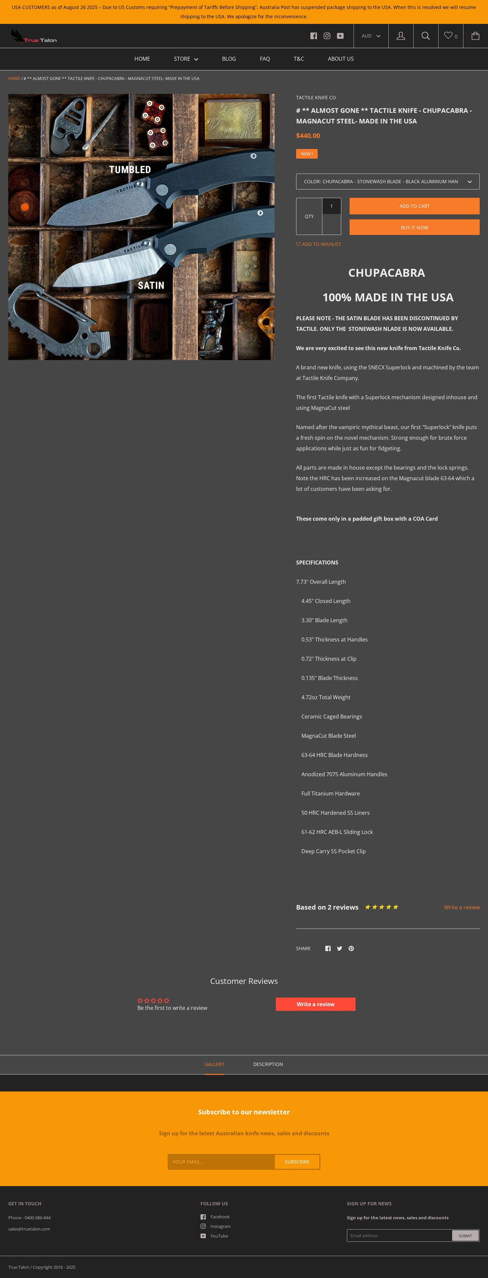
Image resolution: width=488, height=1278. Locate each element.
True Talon (18, 1267)
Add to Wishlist (321, 244)
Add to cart (415, 206)
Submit (465, 1235)
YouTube (219, 1236)
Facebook (220, 1217)
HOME (142, 58)
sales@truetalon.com (29, 1229)
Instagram (220, 1226)
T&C (299, 58)
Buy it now (414, 227)
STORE (183, 58)
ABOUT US (341, 58)
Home (14, 78)
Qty (309, 216)
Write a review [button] (316, 1004)
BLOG (229, 58)
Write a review (462, 907)
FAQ (265, 58)
